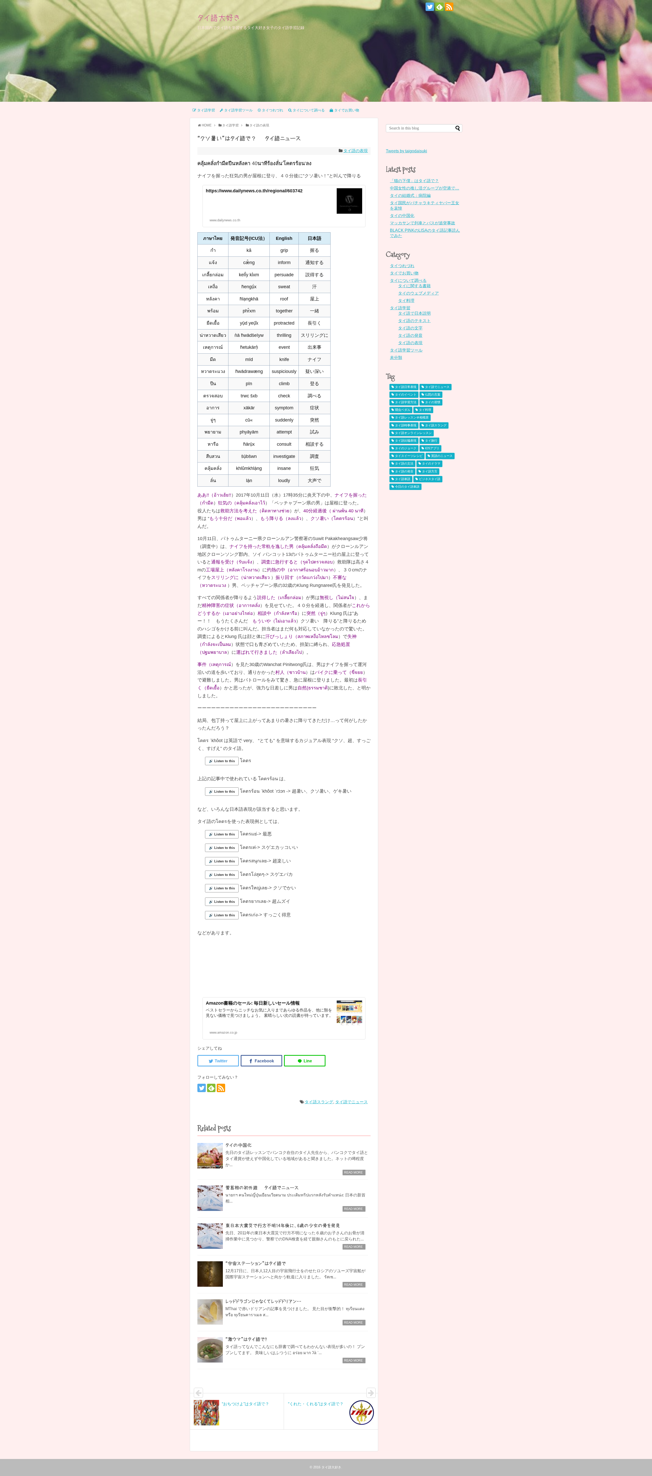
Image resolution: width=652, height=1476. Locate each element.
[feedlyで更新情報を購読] (439, 7)
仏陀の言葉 (432, 394)
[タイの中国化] (210, 1155)
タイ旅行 (431, 440)
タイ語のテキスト (414, 321)
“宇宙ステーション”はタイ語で (255, 1263)
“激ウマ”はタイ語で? (246, 1339)
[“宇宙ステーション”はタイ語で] (210, 1274)
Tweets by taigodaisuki (406, 151)
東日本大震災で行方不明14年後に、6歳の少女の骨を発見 (282, 1225)
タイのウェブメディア (418, 293)
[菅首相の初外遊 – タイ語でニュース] (210, 1198)
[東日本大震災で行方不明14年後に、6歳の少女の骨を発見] (210, 1236)
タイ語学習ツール (406, 350)
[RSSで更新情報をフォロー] (449, 7)
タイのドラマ (431, 463)
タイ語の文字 (410, 328)
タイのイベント (405, 394)
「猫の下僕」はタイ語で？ (414, 181)
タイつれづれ (402, 266)
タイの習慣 (432, 402)
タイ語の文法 (404, 463)
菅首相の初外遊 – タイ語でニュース (262, 1187)
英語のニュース (442, 456)
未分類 (396, 357)
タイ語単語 (402, 479)
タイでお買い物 (404, 273)
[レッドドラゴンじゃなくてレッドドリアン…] (210, 1312)
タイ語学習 (400, 308)
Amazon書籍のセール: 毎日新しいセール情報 (253, 1003)
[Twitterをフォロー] (430, 7)
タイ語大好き (218, 18)
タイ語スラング (319, 1102)
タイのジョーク (405, 448)
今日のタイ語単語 (407, 486)
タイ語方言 (429, 471)
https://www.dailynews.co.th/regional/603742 (254, 190)
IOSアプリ (432, 448)
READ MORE (353, 1172)
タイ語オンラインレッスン (413, 433)
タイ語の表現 (355, 151)
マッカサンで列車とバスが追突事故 (422, 223)
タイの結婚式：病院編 (410, 195)
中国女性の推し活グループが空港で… (424, 188)
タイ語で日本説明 (414, 313)
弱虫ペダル (402, 410)
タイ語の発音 (410, 335)
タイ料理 (406, 300)
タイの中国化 (238, 1145)
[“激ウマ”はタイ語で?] (210, 1350)
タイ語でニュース (351, 1102)
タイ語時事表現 (405, 425)
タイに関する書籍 (414, 286)
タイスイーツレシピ (409, 456)
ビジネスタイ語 (429, 479)
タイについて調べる (408, 280)
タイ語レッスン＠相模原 (412, 417)
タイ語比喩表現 (405, 440)
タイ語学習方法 (405, 402)
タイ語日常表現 (405, 387)
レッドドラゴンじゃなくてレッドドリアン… (263, 1301)
